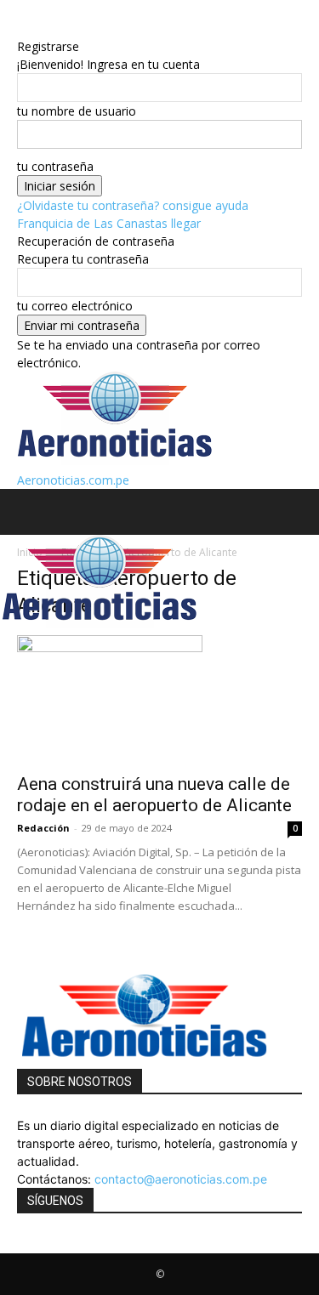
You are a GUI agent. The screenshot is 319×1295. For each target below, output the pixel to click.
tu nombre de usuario (76, 111)
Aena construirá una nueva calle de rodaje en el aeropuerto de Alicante (154, 794)
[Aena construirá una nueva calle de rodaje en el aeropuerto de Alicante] (159, 699)
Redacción (43, 827)
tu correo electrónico (75, 306)
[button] (29, 512)
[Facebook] (23, 1244)
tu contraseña (55, 166)
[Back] (21, 28)
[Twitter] (34, 1244)
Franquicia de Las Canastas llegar (109, 223)
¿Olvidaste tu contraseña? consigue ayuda (132, 205)
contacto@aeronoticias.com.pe (180, 1179)
